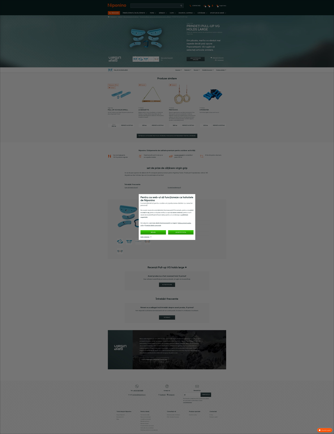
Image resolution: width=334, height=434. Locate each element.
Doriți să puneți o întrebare (173, 415)
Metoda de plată (144, 423)
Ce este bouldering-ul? (174, 188)
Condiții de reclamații (146, 419)
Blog (118, 419)
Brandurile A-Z (120, 417)
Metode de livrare (145, 421)
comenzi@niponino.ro (139, 395)
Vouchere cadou (193, 415)
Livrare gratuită (179, 155)
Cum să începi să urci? (131, 188)
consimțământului (187, 402)
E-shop (211, 415)
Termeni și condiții (145, 415)
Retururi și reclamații (146, 417)
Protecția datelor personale (153, 225)
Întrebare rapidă (213, 417)
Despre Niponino (121, 415)
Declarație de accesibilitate (147, 428)
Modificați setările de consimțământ (149, 430)
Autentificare (212, 5)
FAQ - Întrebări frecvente (173, 417)
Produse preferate (208, 5)
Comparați (205, 5)
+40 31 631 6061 (138, 390)
